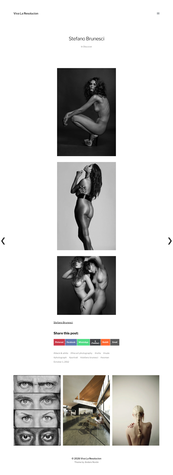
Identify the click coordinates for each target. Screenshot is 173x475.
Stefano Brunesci (63, 322)
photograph (61, 357)
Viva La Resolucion (26, 13)
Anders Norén (92, 462)
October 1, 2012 (61, 362)
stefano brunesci (90, 357)
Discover (87, 46)
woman (105, 357)
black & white (61, 353)
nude (107, 353)
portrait (74, 357)
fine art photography (82, 353)
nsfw (98, 353)
